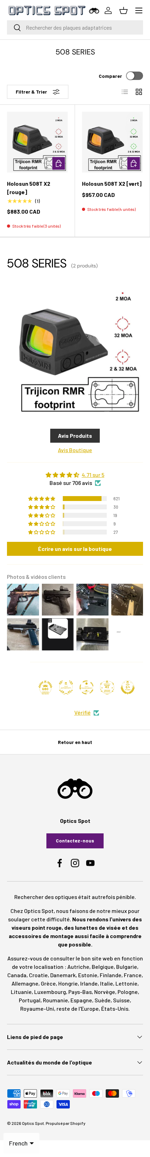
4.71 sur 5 (93, 474)
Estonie (87, 975)
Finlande (110, 975)
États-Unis (114, 1008)
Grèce (48, 983)
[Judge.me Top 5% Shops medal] (128, 687)
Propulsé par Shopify (65, 1123)
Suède (103, 1000)
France (133, 975)
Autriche (78, 966)
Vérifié (82, 712)
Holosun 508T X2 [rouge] (28, 187)
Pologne (128, 991)
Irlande (89, 983)
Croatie (38, 975)
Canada (17, 975)
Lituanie (21, 991)
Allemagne (25, 983)
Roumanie (55, 1000)
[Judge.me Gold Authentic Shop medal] (66, 687)
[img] (75, 475)
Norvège (104, 991)
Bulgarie (126, 966)
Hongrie (68, 983)
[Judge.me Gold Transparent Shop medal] (86, 687)
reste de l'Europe (78, 1008)
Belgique (103, 966)
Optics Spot (33, 1123)
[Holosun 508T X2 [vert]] (112, 142)
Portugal (29, 1000)
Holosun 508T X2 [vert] (112, 183)
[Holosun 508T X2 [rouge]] (37, 142)
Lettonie (126, 983)
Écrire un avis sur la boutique (75, 548)
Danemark (63, 975)
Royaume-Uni (37, 1008)
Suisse (121, 1000)
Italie (106, 983)
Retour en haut (75, 742)
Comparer (110, 76)
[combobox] (75, 27)
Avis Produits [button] (75, 435)
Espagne (81, 1000)
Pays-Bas (80, 991)
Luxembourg (50, 991)
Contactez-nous (75, 840)
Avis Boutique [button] (75, 450)
